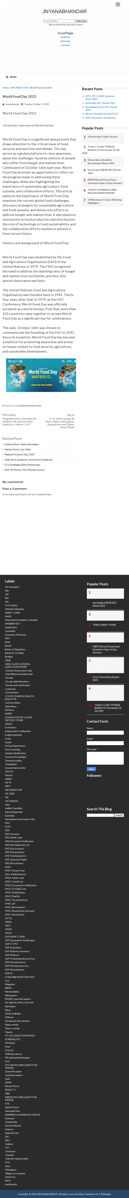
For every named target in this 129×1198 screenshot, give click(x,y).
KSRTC (9, 973)
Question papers (14, 1075)
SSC (7, 1136)
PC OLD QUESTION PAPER (20, 1035)
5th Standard (12, 586)
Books (8, 645)
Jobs (7, 804)
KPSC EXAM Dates (15, 892)
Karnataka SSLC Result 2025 (100, 102)
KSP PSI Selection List (17, 965)
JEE (7, 797)
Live (7, 980)
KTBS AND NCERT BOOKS (19, 977)
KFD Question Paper (16, 859)
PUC (7, 1061)
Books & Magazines (15, 649)
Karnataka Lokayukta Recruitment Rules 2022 (101, 161)
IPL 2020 (9, 793)
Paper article (11, 1024)
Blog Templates (87, 1194)
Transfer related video (16, 1158)
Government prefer (15, 767)
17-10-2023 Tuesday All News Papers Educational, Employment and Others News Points (59, 423)
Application (11, 627)
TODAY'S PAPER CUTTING (108, 613)
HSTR (8, 782)
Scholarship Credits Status (103, 136)
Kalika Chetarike (13, 808)
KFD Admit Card (13, 837)
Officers (9, 1017)
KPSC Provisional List (16, 899)
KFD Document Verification (19, 841)
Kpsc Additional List (15, 874)
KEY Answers (12, 833)
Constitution (12, 692)
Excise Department (15, 745)
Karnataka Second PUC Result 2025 (101, 108)
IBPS (7, 786)
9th (7, 601)
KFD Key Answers (14, 848)
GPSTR (9, 771)
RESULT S (10, 1089)
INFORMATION (19, 87)
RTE (7, 1103)
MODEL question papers (18, 998)
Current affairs (12, 702)
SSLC (7, 1140)
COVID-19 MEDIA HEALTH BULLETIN (19, 697)
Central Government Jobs (18, 670)
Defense (9, 709)
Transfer (9, 1155)
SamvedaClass (12, 1110)
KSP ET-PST (11, 943)
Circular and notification (17, 685)
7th (7, 594)
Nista (8, 1010)
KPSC (8, 866)
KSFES (8, 929)
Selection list (12, 1133)
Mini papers (11, 995)
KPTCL (9, 918)
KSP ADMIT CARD (15, 936)
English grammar (13, 734)
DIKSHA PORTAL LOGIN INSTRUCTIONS (18, 719)
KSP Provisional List (15, 962)
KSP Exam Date (13, 947)
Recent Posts (12, 1086)
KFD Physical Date (14, 852)
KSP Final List (12, 954)
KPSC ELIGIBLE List (15, 888)
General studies (13, 760)
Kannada (9, 815)
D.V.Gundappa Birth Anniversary (22, 464)
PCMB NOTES (12, 1039)
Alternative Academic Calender (21, 619)
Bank (7, 641)
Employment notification (18, 731)
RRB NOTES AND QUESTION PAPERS (21, 1098)
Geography (11, 764)
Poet (7, 1046)
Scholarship (11, 1121)
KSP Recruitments (15, 969)
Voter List (10, 1176)
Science (9, 1129)
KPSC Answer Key (15, 870)
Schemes (10, 1118)
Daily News (11, 706)
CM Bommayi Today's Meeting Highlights (105, 201)
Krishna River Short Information (22, 444)
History (9, 775)
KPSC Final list (12, 896)
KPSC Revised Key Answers (20, 910)
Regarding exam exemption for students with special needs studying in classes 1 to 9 (19, 421)
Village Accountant (15, 1173)
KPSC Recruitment (15, 907)
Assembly (10, 631)
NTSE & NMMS (13, 1013)
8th (7, 598)
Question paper (13, 1071)
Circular (9, 677)
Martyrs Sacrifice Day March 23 (101, 113)
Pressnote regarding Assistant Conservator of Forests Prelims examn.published (103, 665)
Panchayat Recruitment (17, 1020)
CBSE (8, 660)
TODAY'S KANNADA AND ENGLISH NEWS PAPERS (102, 191)
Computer (10, 688)
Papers (8, 1032)
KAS (7, 822)
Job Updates (11, 800)
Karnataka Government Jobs (20, 819)
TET (7, 1147)
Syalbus (9, 1143)
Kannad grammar (14, 811)
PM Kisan (10, 1042)
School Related (13, 1125)
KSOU (8, 932)
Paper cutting (12, 1028)
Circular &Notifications (17, 681)
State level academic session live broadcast (29, 459)
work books (11, 1184)
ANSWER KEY (12, 623)
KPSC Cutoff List (14, 881)
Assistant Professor (15, 634)
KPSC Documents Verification (21, 885)
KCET (8, 826)
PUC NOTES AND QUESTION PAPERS (21, 1066)
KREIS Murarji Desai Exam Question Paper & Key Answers (105, 181)
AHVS (8, 616)
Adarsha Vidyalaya (14, 608)
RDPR (8, 1082)
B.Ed (7, 638)
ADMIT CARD (12, 612)
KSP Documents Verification (20, 940)
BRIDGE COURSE (14, 653)
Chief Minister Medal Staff (19, 674)
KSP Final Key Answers (17, 951)
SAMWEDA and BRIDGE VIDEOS (22, 1114)
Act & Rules (11, 605)
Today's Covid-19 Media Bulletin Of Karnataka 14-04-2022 (101, 149)
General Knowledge (15, 756)
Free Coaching (12, 749)
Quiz (7, 1078)
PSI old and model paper (17, 1057)
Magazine (10, 984)
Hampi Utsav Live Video (18, 449)
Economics (10, 727)
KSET (8, 925)
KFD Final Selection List (17, 844)
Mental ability (12, 991)
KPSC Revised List (15, 914)
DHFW (8, 713)
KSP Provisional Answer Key (20, 958)
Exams (8, 742)
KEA (7, 830)
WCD (8, 1180)
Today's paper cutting (104, 624)
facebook (65, 37)
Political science (13, 1053)
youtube (65, 45)
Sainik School (12, 1107)
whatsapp (65, 41)
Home (6, 87)
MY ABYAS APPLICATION (19, 1002)
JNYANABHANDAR (64, 11)
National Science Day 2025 (19, 454)
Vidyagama (10, 1169)
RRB (7, 1093)
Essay (8, 738)
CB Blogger (105, 1194)
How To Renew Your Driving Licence (25, 469)
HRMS (8, 778)
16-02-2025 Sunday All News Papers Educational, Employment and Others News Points (105, 692)
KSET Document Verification (100, 117)
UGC (7, 1162)
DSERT (9, 723)
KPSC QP (10, 903)
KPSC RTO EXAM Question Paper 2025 (100, 97)
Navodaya (10, 1006)
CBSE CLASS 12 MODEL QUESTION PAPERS (18, 665)
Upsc (7, 1166)
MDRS (8, 987)
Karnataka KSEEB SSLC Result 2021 (104, 171)
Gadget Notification (15, 753)
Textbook (10, 1151)
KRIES (8, 922)
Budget (9, 656)
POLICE (9, 1050)
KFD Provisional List (15, 855)
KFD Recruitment (14, 863)
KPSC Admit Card (14, 877)
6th (7, 590)
